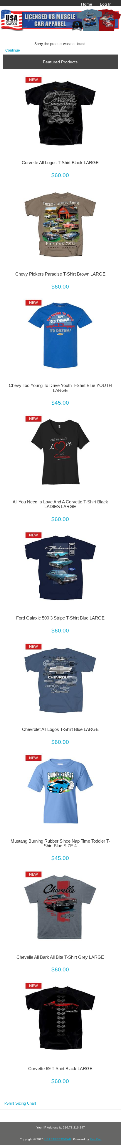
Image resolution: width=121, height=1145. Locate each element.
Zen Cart (96, 1139)
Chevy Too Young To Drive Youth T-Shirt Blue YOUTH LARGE (60, 388)
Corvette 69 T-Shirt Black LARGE (60, 1068)
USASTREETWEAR (57, 1139)
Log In (106, 4)
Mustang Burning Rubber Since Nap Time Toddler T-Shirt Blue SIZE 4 (60, 843)
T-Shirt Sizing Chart (19, 1103)
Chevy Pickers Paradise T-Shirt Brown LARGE (60, 274)
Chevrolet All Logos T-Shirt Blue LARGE (60, 729)
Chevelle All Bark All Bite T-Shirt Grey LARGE (60, 957)
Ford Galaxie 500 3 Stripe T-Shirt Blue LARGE (60, 618)
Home (86, 4)
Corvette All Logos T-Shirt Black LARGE (60, 162)
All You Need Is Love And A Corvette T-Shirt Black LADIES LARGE (60, 504)
